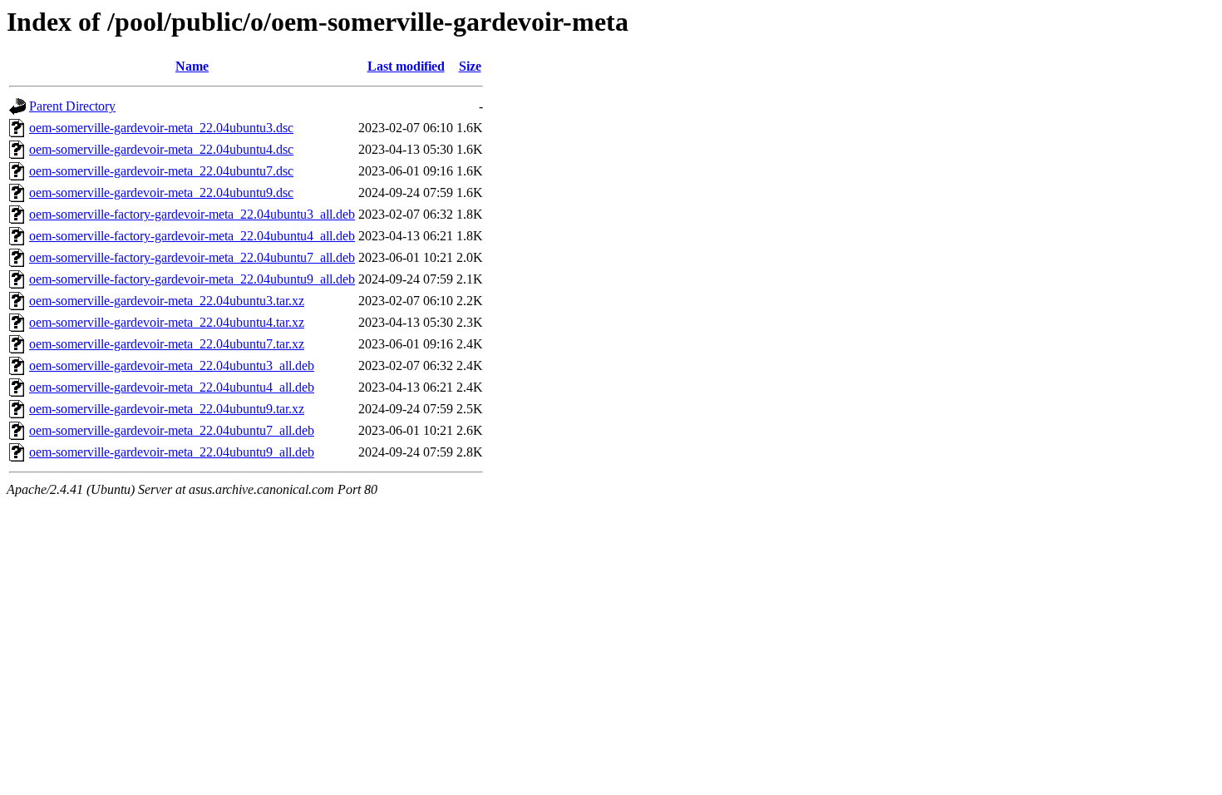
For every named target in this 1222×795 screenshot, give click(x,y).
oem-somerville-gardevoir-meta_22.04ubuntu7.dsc (161, 171)
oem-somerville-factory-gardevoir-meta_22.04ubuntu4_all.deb (192, 236)
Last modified (406, 66)
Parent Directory (72, 106)
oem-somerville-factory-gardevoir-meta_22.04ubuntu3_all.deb (192, 214)
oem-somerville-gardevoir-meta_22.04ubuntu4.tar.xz (166, 322)
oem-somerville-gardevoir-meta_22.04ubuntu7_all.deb (171, 430)
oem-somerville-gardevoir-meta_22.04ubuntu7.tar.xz (166, 344)
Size (470, 66)
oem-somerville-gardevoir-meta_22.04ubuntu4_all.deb (171, 387)
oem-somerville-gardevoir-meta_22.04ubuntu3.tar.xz (166, 301)
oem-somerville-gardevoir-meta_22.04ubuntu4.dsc (161, 149)
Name (192, 66)
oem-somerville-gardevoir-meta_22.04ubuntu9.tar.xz (166, 409)
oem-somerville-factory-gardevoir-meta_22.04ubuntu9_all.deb (192, 279)
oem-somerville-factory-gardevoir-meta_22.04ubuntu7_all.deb (192, 257)
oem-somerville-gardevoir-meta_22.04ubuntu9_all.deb (171, 452)
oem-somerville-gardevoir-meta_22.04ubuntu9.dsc (161, 192)
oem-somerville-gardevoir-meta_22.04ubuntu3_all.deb (171, 365)
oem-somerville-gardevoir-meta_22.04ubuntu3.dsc (161, 128)
